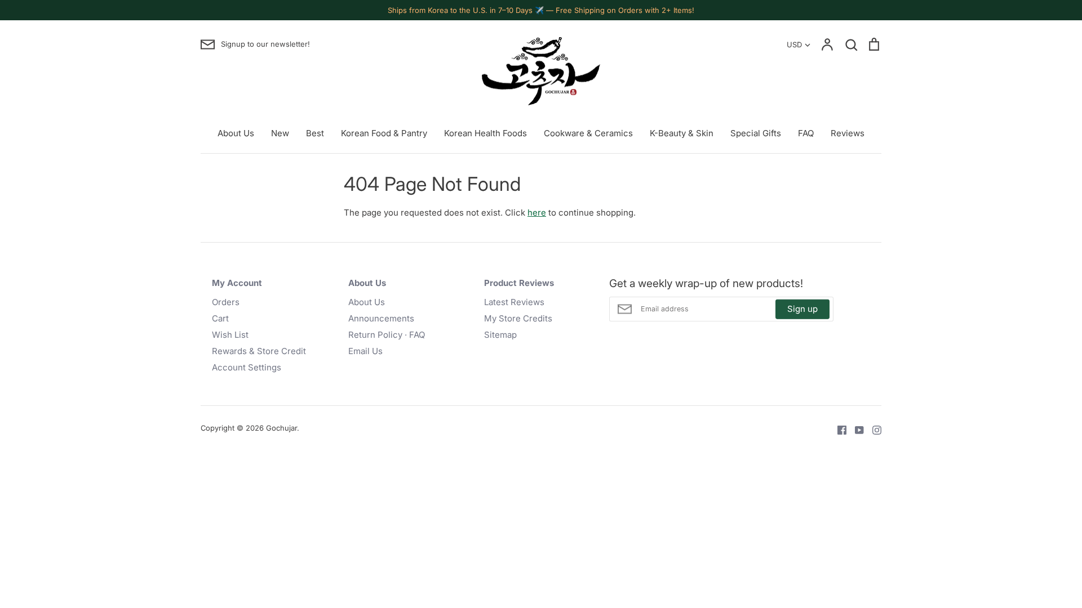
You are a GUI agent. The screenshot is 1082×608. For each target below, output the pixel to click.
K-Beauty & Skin (681, 133)
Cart (220, 318)
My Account (237, 283)
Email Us (365, 351)
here (536, 212)
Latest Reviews (514, 302)
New (280, 133)
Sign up (802, 308)
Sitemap (500, 334)
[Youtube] (855, 429)
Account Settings (246, 367)
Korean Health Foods (485, 133)
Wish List (230, 334)
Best (315, 133)
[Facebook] (837, 429)
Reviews (847, 133)
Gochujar (281, 427)
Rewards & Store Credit (259, 351)
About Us (236, 133)
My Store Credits (518, 318)
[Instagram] (872, 429)
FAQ (806, 133)
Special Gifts (755, 133)
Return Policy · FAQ (386, 334)
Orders (226, 302)
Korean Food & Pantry (384, 133)
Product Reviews (519, 283)
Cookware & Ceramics (588, 133)
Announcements (381, 318)
